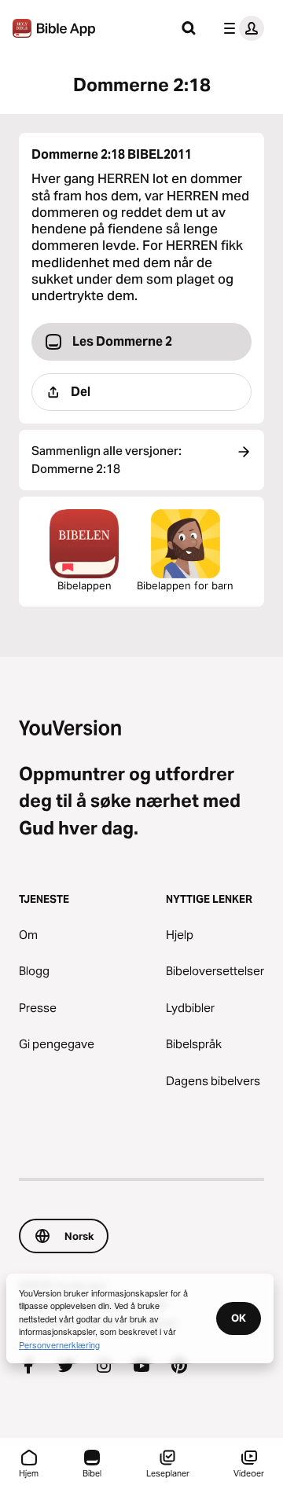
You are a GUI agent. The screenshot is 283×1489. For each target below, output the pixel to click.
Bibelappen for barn (185, 585)
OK (238, 1317)
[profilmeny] (240, 28)
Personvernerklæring (59, 1344)
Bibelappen (84, 585)
